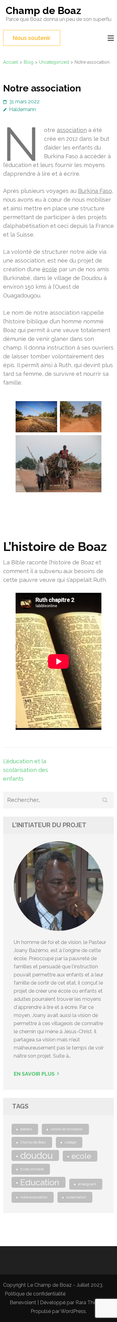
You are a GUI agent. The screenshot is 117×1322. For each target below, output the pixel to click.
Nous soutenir (32, 38)
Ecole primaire (32, 1169)
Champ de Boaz (43, 10)
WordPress (73, 1311)
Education (39, 1182)
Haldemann (22, 109)
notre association (33, 1197)
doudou (36, 1155)
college (70, 1142)
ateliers (26, 1129)
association (72, 130)
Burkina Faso (95, 191)
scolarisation (76, 1197)
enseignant (87, 1184)
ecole (81, 1156)
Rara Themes (91, 1302)
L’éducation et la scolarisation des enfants (25, 770)
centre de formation (67, 1129)
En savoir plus (34, 1074)
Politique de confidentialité (35, 1294)
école (49, 269)
